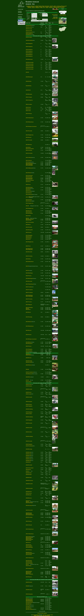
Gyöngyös (36, 6)
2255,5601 (27, 471)
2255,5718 (27, 540)
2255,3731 (27, 191)
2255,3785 (27, 326)
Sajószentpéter (31, 62)
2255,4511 (27, 381)
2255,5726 (27, 554)
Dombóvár (30, 150)
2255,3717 (27, 164)
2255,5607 (27, 488)
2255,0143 (27, 28)
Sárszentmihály (31, 148)
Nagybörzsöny (31, 203)
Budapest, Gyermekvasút (32, 126)
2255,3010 (27, 43)
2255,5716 (27, 538)
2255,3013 (27, 51)
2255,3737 (27, 203)
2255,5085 (27, 457)
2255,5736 (27, 573)
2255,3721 (27, 175)
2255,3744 (27, 218)
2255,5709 (27, 517)
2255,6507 (27, 582)
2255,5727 (27, 557)
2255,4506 (27, 369)
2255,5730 (27, 563)
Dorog (30, 469)
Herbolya (30, 491)
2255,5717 (27, 539)
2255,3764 (27, 266)
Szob (30, 181)
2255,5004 (27, 389)
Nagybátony (31, 43)
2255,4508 (27, 373)
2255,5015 (27, 404)
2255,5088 (27, 460)
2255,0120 (27, 27)
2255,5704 (27, 505)
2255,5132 (27, 469)
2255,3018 (27, 54)
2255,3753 (27, 236)
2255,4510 (27, 380)
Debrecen (30, 321)
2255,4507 (27, 372)
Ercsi (30, 309)
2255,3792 (27, 349)
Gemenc (33, 6)
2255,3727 (27, 184)
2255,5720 (27, 544)
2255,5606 (27, 483)
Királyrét (54, 6)
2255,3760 (27, 251)
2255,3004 (27, 40)
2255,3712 (27, 153)
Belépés (35, 615)
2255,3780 (27, 308)
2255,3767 (27, 275)
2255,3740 (27, 210)
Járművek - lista (30, 4)
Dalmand (30, 160)
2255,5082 (27, 452)
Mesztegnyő (29, 7)
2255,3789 (27, 342)
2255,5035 (27, 427)
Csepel (30, 384)
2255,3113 (27, 104)
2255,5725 (27, 553)
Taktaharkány (31, 601)
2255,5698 (27, 494)
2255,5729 (27, 561)
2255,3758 (27, 248)
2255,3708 (27, 144)
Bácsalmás (30, 194)
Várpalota (30, 97)
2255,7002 (27, 599)
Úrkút (30, 147)
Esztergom (30, 505)
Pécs (44, 7)
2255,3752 (27, 235)
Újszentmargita (31, 219)
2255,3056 (27, 72)
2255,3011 (27, 46)
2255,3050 (27, 62)
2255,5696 (27, 491)
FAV (43, 615)
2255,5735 (27, 572)
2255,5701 (27, 500)
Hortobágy (40, 6)
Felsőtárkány (29, 6)
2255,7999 (27, 609)
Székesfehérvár (31, 372)
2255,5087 (27, 458)
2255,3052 (27, 65)
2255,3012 (27, 49)
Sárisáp (30, 494)
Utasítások (20, 16)
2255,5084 (27, 455)
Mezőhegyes (31, 163)
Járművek (20, 11)
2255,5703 (27, 502)
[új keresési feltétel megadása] (42, 613)
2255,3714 (27, 160)
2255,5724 (27, 552)
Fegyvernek (30, 343)
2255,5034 (27, 423)
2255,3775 (27, 296)
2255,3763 (27, 261)
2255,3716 (27, 163)
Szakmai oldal (20, 9)
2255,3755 (27, 239)
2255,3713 (27, 157)
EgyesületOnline (47, 615)
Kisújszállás (31, 213)
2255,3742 (27, 213)
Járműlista (20, 12)
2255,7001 (27, 598)
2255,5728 (27, 560)
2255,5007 (27, 392)
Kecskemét (47, 6)
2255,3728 (27, 187)
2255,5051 (27, 444)
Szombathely (31, 609)
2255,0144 (27, 30)
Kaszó (44, 6)
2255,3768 (27, 278)
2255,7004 (27, 601)
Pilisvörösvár (31, 480)
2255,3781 (27, 309)
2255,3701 (27, 117)
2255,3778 (27, 304)
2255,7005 (27, 602)
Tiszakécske (62, 7)
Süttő (30, 110)
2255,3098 (27, 94)
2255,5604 (27, 477)
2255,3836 (27, 352)
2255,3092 (27, 85)
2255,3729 (27, 188)
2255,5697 (27, 493)
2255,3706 (27, 137)
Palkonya (30, 113)
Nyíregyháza (37, 7)
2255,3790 (27, 343)
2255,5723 (27, 549)
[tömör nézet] (55, 17)
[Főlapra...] (21, 7)
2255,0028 (27, 25)
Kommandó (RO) (58, 6)
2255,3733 (27, 194)
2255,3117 (27, 110)
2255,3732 (27, 192)
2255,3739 (27, 208)
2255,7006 (27, 603)
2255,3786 (27, 330)
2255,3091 (27, 81)
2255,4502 (27, 357)
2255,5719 (27, 542)
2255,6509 (27, 589)
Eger (29, 188)
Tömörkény (30, 153)
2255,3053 (27, 67)
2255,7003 (27, 600)
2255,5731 (27, 564)
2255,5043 (27, 441)
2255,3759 (27, 249)
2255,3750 (27, 229)
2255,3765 (27, 270)
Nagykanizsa (31, 33)
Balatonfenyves (31, 117)
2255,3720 (27, 172)
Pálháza (41, 7)
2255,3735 (27, 199)
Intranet (41, 615)
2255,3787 (27, 334)
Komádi (30, 191)
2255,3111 (27, 97)
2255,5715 (27, 537)
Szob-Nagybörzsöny (56, 7)
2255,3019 (27, 56)
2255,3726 (27, 181)
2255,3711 (27, 150)
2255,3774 (27, 295)
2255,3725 (27, 180)
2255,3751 (27, 232)
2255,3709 (27, 147)
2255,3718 (27, 165)
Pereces (30, 603)
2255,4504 (27, 362)
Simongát (30, 28)
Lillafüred (63, 6)
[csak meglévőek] (54, 14)
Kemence (50, 6)
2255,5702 (27, 501)
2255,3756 (27, 241)
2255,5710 (27, 521)
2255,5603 (27, 474)
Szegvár (47, 7)
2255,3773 (27, 292)
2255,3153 (27, 113)
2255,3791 (27, 346)
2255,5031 (27, 413)
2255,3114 (27, 107)
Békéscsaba (31, 196)
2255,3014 (27, 52)
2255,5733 (27, 568)
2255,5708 (27, 514)
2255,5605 (27, 480)
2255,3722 (27, 176)
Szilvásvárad (51, 7)
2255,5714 (27, 536)
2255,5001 (27, 384)
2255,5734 (27, 571)
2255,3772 (27, 289)
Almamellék (31, 483)
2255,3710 (27, 148)
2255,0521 (27, 33)
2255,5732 (27, 565)
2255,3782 (27, 312)
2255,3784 (27, 321)
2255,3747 (27, 222)
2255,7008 (27, 606)
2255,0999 (27, 34)
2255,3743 (27, 215)
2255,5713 (27, 533)
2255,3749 (27, 227)
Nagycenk (33, 7)
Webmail (38, 615)
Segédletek (20, 17)
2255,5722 (27, 547)
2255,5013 (27, 401)
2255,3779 (27, 307)
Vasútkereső (20, 14)
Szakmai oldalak (32, 2)
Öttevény (30, 157)
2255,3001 (27, 37)
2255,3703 (27, 126)
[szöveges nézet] (54, 18)
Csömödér (30, 27)
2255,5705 (27, 510)
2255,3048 (27, 59)
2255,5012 (27, 397)
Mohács (30, 34)
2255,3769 (27, 281)
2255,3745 (27, 219)
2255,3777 (27, 301)
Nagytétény (30, 235)
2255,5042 (27, 436)
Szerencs (30, 210)
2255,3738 (27, 205)
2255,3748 (27, 224)
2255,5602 (27, 472)
